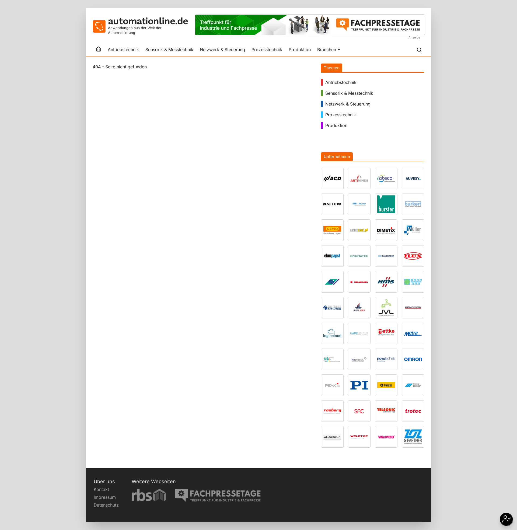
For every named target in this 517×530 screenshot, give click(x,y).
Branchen (326, 49)
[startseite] (98, 49)
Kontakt (101, 489)
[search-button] (419, 49)
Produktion (300, 49)
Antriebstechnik (123, 49)
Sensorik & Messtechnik (169, 49)
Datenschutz (106, 505)
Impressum (105, 497)
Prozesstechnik (266, 49)
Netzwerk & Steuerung (222, 49)
